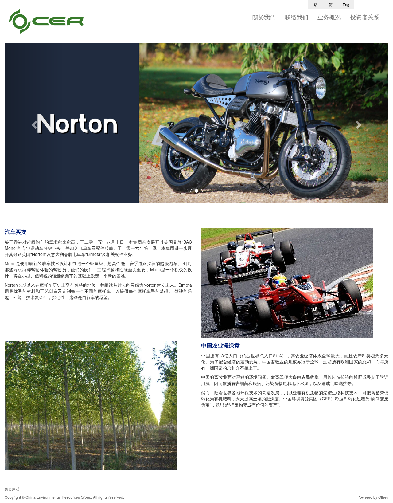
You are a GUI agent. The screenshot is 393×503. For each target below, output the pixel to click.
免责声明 (12, 488)
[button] (33, 123)
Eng (346, 4)
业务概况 (329, 17)
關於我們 (264, 17)
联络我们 (296, 17)
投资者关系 (364, 17)
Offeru (383, 497)
